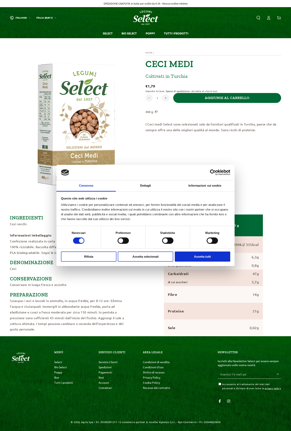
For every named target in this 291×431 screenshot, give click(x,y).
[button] (258, 17)
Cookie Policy (151, 382)
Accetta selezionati (145, 256)
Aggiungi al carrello (227, 98)
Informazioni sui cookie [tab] (204, 185)
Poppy (58, 372)
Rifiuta (88, 256)
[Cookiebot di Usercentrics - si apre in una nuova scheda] (213, 172)
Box (56, 377)
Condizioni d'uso (153, 367)
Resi (101, 377)
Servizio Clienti (108, 362)
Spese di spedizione (178, 91)
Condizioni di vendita (156, 362)
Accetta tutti (202, 256)
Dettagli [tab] (145, 185)
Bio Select (60, 367)
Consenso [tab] (86, 185)
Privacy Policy (151, 377)
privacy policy (273, 388)
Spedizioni (105, 367)
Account (104, 382)
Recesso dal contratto (156, 387)
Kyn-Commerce (187, 422)
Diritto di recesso (154, 372)
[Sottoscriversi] (279, 374)
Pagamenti (105, 372)
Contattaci (105, 387)
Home (149, 52)
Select (58, 362)
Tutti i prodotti (63, 382)
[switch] (123, 240)
